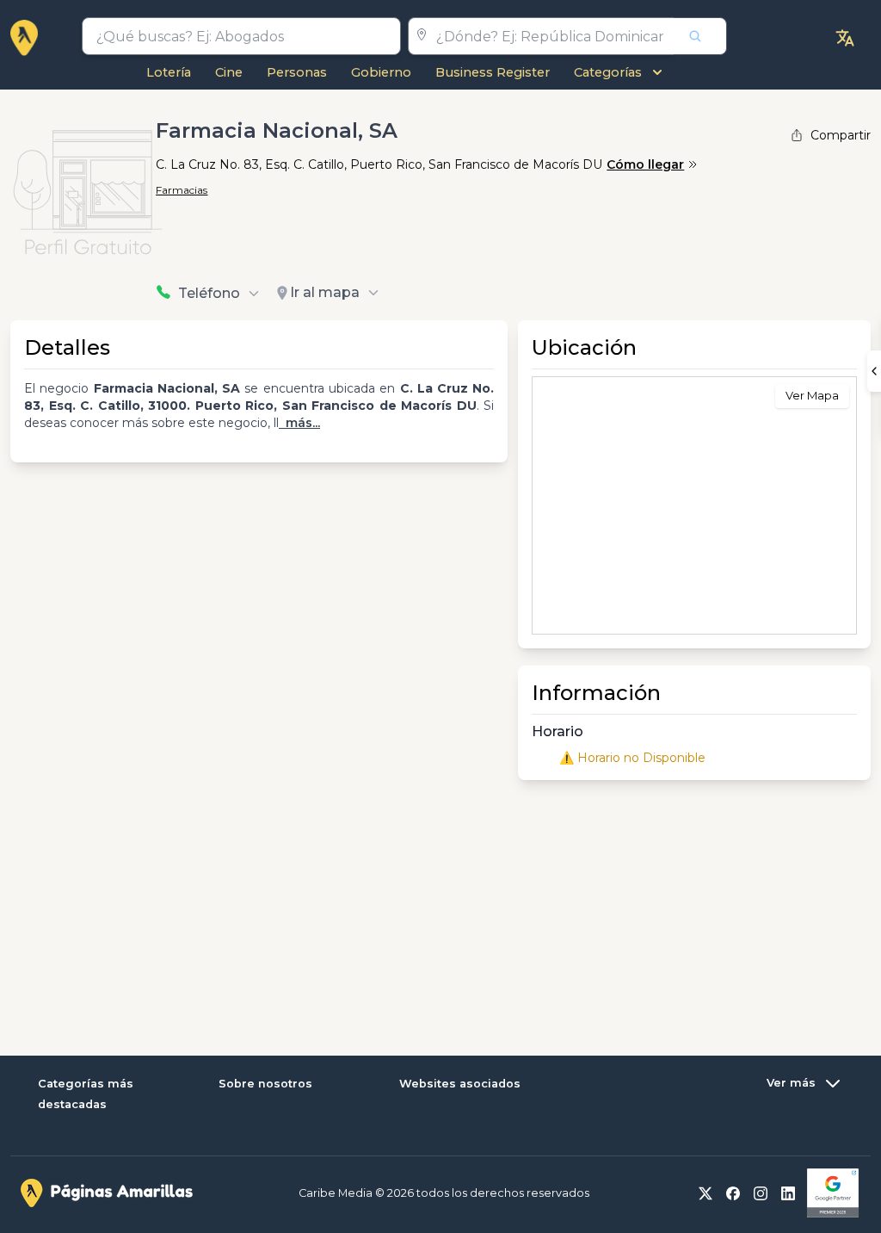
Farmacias (181, 189)
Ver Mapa (812, 395)
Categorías (608, 72)
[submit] (700, 36)
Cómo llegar (645, 164)
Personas (297, 72)
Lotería (168, 72)
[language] (845, 38)
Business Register (492, 72)
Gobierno (381, 72)
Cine (229, 72)
